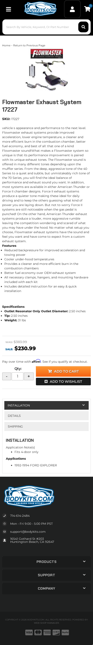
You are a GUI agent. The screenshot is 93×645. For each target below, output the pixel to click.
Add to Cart (66, 371)
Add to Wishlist (66, 382)
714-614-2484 (20, 516)
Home (6, 45)
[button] (46, 26)
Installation (19, 405)
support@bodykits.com (28, 531)
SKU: (6, 119)
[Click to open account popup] (72, 9)
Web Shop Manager (46, 623)
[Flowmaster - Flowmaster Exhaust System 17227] (46, 69)
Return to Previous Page (29, 45)
